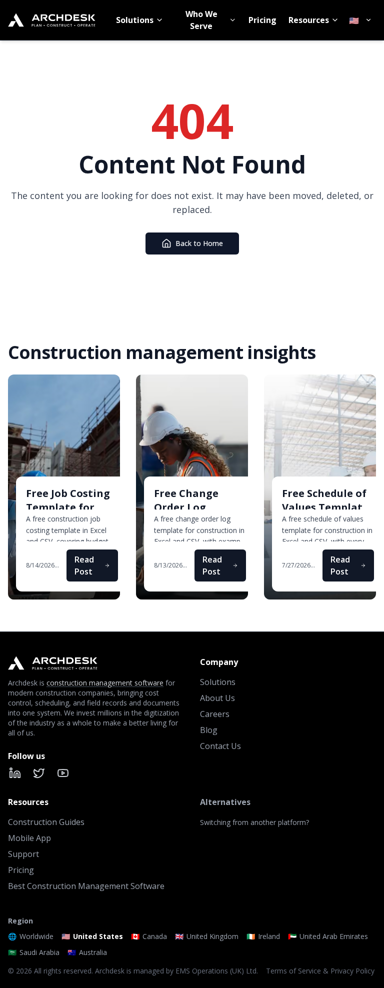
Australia (87, 952)
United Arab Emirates (328, 936)
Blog (209, 730)
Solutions (135, 20)
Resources (308, 20)
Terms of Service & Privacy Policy (320, 971)
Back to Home (199, 243)
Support (23, 854)
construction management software (105, 683)
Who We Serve (202, 20)
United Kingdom (206, 936)
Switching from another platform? (254, 822)
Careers (215, 714)
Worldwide (31, 936)
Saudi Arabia (34, 952)
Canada (149, 936)
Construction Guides (46, 822)
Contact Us (220, 746)
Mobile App (29, 838)
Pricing (262, 20)
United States (92, 936)
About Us (217, 698)
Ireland (263, 936)
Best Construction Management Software (86, 886)
